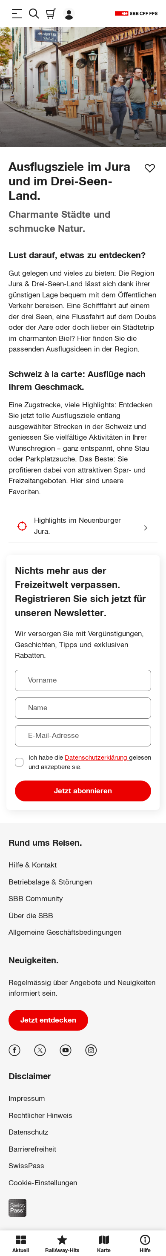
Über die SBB (31, 916)
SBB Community (36, 899)
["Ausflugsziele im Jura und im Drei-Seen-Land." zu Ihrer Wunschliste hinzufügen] (149, 168)
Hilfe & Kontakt (33, 865)
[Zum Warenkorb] (51, 13)
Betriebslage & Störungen (50, 882)
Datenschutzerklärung (97, 757)
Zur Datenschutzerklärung (40, 1171)
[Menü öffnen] (17, 13)
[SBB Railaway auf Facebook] (14, 1050)
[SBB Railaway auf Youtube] (66, 1050)
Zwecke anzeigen (83, 1208)
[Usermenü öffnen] (69, 13)
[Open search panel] (34, 13)
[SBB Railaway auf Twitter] (40, 1050)
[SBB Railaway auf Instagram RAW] (91, 1050)
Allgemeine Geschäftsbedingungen (65, 932)
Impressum (22, 1180)
